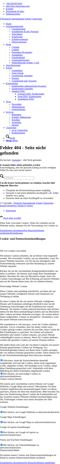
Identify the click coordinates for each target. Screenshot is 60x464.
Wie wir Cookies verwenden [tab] (13, 251)
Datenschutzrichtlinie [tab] (9, 450)
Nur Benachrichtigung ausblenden (39, 462)
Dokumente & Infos (15, 11)
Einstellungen (16, 233)
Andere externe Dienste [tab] (11, 379)
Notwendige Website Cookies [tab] (13, 286)
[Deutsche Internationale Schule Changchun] (21, 19)
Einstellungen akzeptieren (12, 230)
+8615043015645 (14, 3)
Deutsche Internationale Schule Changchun (33, 203)
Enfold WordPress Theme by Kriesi (16, 205)
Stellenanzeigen (13, 14)
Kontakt (9, 9)
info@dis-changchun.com (18, 6)
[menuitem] (33, 3)
